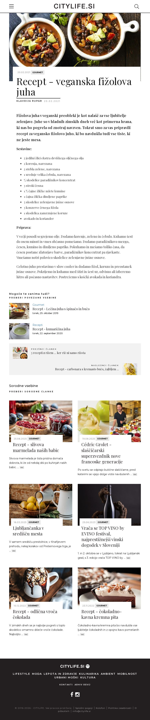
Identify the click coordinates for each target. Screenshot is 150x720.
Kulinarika (89, 673)
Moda (37, 673)
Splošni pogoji (84, 708)
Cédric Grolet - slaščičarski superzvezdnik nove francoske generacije (102, 452)
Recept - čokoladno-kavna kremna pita (101, 614)
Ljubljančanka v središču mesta (28, 531)
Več (22, 467)
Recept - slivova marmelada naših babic (36, 447)
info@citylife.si (82, 711)
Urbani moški (66, 677)
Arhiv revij (83, 685)
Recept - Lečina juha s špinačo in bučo (61, 309)
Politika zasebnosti (120, 708)
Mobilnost (127, 673)
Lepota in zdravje (60, 673)
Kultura (88, 677)
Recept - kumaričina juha (51, 329)
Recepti (38, 325)
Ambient (108, 673)
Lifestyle (21, 673)
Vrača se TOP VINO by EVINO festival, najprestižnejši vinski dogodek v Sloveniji (102, 536)
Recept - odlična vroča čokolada (35, 614)
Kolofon (100, 708)
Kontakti (66, 685)
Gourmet (37, 72)
